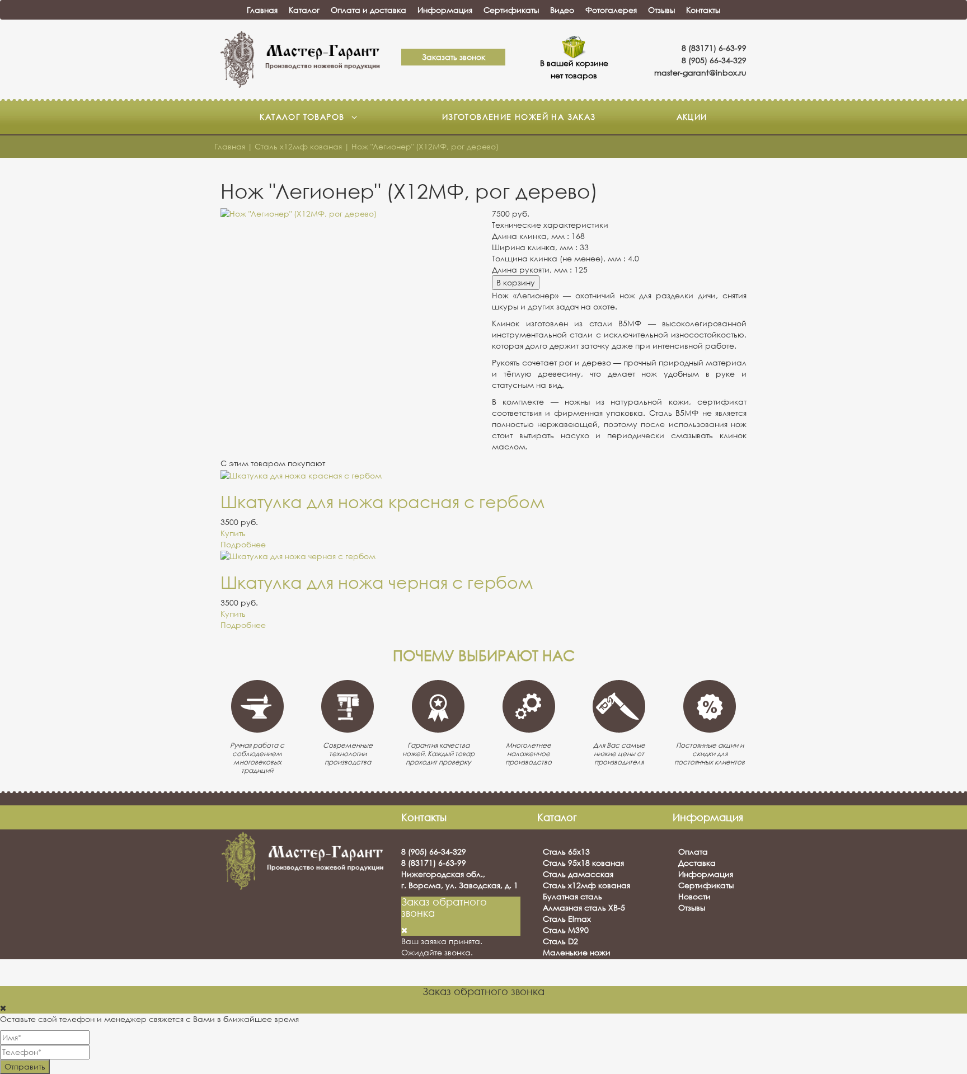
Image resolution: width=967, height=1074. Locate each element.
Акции (692, 116)
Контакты (703, 10)
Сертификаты (511, 10)
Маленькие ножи (577, 952)
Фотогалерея (611, 10)
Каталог (304, 10)
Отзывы (661, 10)
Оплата (693, 851)
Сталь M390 (566, 930)
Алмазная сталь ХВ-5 (584, 907)
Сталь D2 (560, 941)
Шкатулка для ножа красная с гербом (382, 501)
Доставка (697, 862)
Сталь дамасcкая (578, 874)
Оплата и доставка (368, 10)
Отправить (24, 1066)
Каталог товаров (303, 116)
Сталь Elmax (567, 918)
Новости (694, 896)
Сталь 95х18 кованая (583, 862)
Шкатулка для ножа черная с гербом (376, 582)
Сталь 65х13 (566, 851)
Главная (262, 10)
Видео (562, 10)
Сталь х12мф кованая (586, 885)
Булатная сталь (572, 896)
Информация (444, 10)
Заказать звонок (453, 57)
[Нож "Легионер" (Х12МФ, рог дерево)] (347, 213)
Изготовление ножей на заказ (519, 116)
